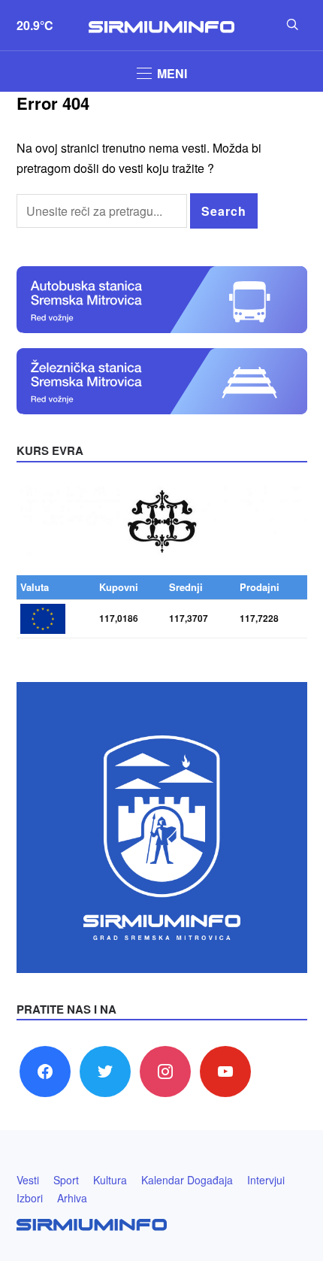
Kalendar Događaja (187, 1179)
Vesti (28, 1179)
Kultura (110, 1179)
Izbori (30, 1197)
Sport (66, 1179)
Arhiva (72, 1197)
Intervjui (266, 1179)
